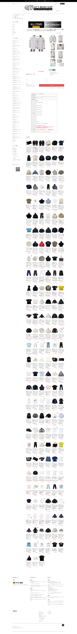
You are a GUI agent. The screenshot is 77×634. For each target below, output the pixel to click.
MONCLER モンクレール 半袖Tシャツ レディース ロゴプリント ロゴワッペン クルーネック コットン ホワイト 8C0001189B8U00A (48, 407)
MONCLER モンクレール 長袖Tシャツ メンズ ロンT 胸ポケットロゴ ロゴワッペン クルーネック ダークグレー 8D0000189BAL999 (35, 421)
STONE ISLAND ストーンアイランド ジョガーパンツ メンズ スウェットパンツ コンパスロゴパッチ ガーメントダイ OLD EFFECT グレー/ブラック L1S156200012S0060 (35, 351)
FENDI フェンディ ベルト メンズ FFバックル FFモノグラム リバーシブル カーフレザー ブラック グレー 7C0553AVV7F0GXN (29, 464)
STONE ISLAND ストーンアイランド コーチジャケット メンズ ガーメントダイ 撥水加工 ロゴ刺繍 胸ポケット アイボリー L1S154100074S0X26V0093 (35, 336)
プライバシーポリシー (42, 617)
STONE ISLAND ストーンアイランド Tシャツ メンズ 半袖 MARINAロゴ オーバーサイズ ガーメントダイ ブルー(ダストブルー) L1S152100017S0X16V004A (29, 351)
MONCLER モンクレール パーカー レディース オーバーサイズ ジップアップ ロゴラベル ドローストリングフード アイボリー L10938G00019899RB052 (29, 479)
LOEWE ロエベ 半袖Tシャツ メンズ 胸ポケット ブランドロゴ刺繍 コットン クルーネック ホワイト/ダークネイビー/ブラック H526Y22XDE (61, 149)
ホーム (13, 15)
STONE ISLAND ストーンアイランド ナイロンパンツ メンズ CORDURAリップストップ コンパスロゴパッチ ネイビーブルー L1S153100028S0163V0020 (55, 279)
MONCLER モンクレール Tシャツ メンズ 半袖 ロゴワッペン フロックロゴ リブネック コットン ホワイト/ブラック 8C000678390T (54, 436)
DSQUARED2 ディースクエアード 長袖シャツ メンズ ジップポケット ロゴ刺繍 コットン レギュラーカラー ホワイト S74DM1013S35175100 (35, 436)
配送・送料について (41, 613)
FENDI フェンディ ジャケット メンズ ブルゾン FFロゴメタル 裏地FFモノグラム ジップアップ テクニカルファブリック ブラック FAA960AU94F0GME (48, 236)
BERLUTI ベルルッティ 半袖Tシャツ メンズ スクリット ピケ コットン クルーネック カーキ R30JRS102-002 (29, 206)
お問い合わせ (49, 613)
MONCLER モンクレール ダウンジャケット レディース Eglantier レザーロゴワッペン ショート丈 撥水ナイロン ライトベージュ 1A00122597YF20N (55, 221)
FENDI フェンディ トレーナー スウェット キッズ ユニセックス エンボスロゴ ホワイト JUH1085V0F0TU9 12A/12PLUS (35, 507)
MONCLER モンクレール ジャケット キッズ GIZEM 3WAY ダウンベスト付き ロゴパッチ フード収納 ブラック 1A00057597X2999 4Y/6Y (48, 536)
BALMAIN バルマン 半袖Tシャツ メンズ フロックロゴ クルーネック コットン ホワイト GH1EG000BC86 (35, 406)
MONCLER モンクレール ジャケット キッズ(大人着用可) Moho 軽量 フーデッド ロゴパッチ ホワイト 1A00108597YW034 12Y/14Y (48, 522)
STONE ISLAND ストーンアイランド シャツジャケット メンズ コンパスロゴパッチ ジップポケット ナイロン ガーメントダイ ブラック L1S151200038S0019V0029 (55, 336)
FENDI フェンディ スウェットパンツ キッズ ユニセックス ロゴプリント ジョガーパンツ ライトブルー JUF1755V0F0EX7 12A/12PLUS (48, 492)
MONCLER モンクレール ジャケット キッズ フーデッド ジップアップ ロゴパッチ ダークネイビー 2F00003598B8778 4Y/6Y (54, 522)
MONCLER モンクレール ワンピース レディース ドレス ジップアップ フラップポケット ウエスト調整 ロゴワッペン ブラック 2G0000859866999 (61, 407)
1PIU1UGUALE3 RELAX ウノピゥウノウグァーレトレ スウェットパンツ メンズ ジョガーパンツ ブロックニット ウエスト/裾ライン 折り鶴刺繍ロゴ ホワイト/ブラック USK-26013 (42, 279)
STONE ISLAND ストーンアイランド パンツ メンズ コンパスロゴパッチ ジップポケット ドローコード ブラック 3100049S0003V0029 (35, 450)
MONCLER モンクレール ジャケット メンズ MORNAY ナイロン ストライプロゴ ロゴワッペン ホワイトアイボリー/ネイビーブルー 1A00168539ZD (61, 307)
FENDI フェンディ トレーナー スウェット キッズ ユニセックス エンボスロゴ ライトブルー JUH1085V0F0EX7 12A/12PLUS (61, 492)
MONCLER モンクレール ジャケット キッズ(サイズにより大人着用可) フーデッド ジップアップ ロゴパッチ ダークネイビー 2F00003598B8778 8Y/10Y (61, 522)
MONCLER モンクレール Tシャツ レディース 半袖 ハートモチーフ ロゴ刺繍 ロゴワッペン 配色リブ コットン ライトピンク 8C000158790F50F (48, 436)
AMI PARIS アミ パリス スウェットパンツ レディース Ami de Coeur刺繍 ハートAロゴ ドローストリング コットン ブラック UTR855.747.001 (61, 351)
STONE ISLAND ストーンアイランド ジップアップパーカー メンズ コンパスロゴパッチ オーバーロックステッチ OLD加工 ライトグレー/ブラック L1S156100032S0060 (55, 178)
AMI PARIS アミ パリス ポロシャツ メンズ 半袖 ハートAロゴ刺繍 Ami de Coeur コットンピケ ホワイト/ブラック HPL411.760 (42, 351)
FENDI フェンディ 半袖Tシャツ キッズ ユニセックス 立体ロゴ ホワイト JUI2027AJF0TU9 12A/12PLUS (61, 478)
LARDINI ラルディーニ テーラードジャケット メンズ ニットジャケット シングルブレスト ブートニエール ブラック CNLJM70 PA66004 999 (42, 164)
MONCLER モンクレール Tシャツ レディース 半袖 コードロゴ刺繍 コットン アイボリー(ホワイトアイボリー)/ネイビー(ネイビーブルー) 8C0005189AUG (48, 365)
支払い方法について (41, 612)
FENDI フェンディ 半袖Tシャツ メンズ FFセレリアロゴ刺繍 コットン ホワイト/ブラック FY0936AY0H (42, 506)
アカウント (57, 3)
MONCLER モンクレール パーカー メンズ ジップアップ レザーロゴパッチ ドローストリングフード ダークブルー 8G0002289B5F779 (35, 294)
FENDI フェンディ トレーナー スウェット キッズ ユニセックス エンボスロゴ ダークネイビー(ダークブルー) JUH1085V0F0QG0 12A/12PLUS (29, 507)
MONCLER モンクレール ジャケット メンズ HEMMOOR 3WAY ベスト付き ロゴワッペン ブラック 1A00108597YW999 (54, 307)
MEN (15, 16)
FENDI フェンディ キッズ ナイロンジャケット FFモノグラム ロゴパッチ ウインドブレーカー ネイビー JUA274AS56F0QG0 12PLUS (42, 393)
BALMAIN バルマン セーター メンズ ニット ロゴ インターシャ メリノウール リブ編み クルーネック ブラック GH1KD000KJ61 (48, 250)
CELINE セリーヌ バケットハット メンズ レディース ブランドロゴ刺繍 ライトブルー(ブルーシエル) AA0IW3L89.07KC (29, 550)
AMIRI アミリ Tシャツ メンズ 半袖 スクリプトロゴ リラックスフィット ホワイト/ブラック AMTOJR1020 (35, 550)
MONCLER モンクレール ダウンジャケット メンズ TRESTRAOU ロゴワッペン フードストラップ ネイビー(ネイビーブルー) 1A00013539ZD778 (48, 380)
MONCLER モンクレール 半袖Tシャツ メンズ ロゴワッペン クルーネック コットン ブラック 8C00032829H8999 (42, 563)
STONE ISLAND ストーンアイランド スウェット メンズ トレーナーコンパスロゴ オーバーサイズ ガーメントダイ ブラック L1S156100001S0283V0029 (35, 479)
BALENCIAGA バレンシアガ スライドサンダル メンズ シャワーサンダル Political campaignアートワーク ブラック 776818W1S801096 (42, 465)
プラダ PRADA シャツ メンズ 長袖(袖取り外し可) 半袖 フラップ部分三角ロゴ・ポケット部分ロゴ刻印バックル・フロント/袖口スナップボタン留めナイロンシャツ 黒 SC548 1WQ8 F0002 (35, 149)
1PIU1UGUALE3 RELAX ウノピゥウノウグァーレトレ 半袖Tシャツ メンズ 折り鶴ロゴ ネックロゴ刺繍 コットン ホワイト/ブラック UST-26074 (35, 322)
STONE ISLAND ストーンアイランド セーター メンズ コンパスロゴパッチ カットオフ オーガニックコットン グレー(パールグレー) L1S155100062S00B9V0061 (42, 336)
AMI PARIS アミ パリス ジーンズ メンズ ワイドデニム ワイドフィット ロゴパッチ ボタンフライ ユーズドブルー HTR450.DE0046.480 (48, 351)
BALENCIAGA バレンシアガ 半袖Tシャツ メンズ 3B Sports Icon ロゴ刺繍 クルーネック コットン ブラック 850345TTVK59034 (29, 307)
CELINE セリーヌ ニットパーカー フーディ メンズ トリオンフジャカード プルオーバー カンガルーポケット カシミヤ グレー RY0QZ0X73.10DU (35, 193)
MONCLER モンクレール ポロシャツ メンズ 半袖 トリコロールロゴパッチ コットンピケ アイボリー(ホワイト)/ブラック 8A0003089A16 (61, 336)
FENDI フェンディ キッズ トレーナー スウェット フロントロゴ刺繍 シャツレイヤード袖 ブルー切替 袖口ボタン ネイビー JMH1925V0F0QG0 (54, 465)
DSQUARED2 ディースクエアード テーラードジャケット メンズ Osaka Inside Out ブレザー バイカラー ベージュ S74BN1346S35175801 (29, 178)
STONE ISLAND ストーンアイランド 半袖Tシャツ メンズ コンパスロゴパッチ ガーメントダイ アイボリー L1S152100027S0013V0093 (55, 479)
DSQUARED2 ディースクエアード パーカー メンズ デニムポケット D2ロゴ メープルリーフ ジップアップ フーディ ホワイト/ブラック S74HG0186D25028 (55, 421)
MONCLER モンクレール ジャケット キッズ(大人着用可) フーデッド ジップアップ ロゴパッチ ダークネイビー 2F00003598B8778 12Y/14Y (29, 536)
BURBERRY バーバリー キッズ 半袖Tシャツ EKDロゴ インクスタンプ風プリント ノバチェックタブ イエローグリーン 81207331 (61, 450)
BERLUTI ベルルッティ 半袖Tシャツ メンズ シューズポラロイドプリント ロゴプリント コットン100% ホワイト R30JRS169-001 (35, 207)
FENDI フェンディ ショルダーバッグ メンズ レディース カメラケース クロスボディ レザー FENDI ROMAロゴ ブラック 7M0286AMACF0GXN (29, 436)
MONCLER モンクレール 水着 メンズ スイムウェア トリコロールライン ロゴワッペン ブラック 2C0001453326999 (48, 450)
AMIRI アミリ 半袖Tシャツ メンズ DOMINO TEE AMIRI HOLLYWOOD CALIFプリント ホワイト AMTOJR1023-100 (41, 550)
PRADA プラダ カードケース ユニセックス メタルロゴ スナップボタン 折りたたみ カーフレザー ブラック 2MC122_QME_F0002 (35, 465)
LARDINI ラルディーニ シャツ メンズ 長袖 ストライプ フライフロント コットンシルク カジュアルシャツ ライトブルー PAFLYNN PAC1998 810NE (61, 421)
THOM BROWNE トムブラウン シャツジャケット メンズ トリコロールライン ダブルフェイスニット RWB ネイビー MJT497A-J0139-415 (55, 407)
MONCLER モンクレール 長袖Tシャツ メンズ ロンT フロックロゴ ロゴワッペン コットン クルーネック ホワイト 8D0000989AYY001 (42, 178)
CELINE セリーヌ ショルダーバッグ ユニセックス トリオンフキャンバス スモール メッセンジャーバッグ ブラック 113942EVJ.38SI (41, 536)
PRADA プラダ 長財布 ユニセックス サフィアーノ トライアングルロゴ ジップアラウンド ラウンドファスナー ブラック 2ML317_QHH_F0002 (61, 365)
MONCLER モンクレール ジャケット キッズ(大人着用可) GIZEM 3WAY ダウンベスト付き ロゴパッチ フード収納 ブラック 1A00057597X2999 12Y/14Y (54, 507)
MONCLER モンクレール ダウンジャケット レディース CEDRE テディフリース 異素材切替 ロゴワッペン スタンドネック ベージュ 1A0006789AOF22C (61, 221)
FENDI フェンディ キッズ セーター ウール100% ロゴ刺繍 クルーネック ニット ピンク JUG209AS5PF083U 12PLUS (48, 393)
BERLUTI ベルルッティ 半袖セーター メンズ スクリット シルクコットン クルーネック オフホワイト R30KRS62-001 (61, 192)
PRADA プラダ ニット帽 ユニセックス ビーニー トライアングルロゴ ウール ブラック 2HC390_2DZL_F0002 (48, 307)
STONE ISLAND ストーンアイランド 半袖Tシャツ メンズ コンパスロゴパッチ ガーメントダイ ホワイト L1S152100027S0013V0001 (48, 479)
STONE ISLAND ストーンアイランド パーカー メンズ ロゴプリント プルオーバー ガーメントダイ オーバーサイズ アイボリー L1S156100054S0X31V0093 (48, 336)
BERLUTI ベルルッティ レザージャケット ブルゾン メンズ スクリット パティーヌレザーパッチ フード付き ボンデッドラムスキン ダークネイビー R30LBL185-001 (55, 193)
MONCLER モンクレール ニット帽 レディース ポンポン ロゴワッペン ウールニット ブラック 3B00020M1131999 (29, 293)
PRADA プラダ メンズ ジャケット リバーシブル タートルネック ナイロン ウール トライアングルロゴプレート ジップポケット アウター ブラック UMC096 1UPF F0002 (42, 149)
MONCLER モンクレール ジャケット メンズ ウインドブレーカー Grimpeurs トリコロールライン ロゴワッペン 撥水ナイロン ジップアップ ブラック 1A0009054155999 (35, 221)
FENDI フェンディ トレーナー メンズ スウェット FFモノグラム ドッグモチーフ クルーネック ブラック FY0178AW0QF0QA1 (48, 163)
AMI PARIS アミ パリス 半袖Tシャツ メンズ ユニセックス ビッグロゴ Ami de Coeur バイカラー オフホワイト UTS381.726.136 (61, 536)
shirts (19, 18)
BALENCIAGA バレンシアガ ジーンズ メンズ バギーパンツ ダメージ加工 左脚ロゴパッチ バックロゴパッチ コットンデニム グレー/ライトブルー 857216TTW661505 (35, 279)
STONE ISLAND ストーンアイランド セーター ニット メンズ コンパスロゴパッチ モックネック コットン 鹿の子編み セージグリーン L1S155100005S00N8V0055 (61, 178)
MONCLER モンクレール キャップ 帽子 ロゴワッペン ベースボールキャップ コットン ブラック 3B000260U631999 (29, 365)
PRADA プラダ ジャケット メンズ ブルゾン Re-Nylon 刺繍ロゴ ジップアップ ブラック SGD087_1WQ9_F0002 (48, 421)
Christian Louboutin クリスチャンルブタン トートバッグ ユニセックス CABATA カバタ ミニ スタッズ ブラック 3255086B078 (54, 450)
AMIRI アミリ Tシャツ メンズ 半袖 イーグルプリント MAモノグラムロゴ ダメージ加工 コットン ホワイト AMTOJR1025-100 (54, 350)
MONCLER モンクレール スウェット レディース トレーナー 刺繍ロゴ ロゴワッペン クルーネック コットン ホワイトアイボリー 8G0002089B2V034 (42, 294)
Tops (17, 18)
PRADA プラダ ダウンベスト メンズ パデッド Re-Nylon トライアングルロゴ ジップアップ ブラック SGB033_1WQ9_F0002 (42, 421)
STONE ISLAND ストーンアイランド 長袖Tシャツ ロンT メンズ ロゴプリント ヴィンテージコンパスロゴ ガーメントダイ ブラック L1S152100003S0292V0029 (29, 336)
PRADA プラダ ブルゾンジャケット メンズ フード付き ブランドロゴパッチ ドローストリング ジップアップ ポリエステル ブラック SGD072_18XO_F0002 (35, 250)
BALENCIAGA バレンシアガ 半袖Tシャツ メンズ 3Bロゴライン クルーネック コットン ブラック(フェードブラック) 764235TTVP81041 (54, 264)
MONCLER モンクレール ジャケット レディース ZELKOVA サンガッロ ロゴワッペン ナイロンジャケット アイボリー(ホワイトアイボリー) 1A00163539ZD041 (42, 365)
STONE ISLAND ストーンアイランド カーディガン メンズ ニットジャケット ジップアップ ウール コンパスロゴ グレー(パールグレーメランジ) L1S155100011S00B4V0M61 (42, 264)
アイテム (63, 3)
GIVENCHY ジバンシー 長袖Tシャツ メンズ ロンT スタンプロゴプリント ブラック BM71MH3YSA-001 (61, 163)
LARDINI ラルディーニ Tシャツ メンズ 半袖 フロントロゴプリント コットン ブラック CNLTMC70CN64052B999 (35, 379)
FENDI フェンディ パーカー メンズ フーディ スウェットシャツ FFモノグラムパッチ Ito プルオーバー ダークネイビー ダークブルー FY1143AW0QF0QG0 (29, 221)
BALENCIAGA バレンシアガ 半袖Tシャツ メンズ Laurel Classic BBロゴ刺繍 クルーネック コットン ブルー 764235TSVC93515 (29, 236)
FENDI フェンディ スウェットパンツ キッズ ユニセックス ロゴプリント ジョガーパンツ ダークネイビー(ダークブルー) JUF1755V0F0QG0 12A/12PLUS (54, 492)
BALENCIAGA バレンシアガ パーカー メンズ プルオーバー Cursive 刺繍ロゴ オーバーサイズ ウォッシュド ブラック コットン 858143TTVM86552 (42, 207)
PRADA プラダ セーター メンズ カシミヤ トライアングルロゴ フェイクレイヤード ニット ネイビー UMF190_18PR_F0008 (35, 393)
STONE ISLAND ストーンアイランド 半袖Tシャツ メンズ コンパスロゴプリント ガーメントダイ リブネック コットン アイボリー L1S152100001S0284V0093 (55, 207)
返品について (40, 614)
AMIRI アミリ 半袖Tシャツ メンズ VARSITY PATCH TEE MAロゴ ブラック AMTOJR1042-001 (54, 549)
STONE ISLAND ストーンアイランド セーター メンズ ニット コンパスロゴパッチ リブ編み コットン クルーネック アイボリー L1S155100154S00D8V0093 (35, 264)
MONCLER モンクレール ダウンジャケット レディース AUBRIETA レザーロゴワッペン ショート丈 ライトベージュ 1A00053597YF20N (55, 380)
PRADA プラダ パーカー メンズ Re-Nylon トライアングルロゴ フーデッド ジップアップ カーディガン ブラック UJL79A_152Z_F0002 (28, 564)
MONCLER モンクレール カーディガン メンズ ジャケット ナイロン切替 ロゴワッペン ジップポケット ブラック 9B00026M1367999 (54, 322)
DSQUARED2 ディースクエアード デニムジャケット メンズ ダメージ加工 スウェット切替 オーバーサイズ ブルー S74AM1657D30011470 (35, 178)
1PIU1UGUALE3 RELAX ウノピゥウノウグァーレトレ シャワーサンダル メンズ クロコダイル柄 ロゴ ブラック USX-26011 (29, 321)
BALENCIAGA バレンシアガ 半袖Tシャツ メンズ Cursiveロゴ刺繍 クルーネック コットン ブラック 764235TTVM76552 (54, 293)
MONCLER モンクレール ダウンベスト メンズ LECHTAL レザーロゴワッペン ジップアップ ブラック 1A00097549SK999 (29, 421)
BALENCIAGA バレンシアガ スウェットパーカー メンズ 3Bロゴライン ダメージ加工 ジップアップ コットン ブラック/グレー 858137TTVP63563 (42, 236)
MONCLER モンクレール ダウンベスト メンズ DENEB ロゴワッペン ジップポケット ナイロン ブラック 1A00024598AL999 (61, 279)
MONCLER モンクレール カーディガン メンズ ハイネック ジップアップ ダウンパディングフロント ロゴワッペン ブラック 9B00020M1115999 (48, 294)
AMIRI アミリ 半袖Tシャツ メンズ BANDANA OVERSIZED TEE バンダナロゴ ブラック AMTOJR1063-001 (61, 550)
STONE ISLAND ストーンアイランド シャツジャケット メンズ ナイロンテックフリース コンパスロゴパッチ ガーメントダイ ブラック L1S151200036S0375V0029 (61, 322)
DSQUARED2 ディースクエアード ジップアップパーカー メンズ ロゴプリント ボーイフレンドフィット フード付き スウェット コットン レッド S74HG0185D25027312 (42, 250)
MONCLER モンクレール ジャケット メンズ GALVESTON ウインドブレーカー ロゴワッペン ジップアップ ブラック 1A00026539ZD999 (48, 264)
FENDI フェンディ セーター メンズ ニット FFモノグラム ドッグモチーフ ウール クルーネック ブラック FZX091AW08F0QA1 (54, 235)
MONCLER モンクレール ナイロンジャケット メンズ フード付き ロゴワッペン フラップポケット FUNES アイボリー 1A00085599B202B (48, 322)
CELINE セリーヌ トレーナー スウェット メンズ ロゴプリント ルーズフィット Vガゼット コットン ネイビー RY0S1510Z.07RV (29, 192)
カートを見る (49, 612)
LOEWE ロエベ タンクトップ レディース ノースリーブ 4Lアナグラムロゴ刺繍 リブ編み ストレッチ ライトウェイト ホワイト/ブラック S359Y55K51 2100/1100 (29, 164)
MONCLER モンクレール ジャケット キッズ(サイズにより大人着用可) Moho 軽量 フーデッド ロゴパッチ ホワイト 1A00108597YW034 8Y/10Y (42, 522)
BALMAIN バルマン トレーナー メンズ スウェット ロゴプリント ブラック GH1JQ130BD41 (54, 163)
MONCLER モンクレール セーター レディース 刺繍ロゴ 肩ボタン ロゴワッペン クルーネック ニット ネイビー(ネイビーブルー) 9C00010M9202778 (29, 393)
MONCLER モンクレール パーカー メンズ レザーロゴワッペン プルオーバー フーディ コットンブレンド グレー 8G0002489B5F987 (61, 380)
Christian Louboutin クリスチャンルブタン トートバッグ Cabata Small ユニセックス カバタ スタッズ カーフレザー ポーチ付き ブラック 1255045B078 (61, 264)
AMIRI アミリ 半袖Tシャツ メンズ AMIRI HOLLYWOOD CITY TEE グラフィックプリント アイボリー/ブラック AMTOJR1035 (48, 550)
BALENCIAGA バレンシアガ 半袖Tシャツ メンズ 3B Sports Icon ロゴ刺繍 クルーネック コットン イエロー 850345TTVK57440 (61, 294)
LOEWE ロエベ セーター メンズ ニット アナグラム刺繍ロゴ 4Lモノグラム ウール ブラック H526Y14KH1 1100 (55, 148)
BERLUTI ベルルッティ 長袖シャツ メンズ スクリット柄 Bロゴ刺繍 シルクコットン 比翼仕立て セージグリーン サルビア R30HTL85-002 (54, 250)
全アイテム (16, 15)
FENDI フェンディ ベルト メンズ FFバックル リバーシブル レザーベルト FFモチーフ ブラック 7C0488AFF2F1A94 (55, 365)
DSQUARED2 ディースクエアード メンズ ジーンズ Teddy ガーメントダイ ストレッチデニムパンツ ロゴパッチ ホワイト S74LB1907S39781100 (29, 407)
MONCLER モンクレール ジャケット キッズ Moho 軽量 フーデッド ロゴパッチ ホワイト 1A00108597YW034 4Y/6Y (35, 522)
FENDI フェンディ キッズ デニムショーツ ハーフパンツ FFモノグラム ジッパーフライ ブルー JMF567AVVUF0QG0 (48, 464)
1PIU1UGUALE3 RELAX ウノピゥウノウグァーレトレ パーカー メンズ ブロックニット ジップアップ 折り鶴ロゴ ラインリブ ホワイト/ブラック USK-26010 (29, 264)
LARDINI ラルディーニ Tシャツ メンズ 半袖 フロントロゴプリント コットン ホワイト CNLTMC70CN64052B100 (29, 379)
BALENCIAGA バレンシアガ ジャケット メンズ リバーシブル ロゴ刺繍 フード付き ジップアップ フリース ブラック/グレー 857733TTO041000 (35, 236)
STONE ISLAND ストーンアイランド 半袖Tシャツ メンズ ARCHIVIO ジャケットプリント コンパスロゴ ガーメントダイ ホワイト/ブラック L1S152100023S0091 (42, 407)
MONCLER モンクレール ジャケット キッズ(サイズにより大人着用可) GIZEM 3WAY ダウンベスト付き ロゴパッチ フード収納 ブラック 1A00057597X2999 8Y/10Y (48, 507)
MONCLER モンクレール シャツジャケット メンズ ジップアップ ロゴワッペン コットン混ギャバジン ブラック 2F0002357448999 (48, 178)
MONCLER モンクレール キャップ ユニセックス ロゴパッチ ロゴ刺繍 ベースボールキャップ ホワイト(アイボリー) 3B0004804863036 (35, 492)
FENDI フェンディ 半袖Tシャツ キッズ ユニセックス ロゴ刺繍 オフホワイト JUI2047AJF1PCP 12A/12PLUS (42, 492)
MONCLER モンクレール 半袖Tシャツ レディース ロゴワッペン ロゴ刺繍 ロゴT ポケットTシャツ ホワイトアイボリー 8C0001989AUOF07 (35, 164)
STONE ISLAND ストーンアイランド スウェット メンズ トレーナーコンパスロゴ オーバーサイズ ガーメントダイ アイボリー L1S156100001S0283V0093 (42, 479)
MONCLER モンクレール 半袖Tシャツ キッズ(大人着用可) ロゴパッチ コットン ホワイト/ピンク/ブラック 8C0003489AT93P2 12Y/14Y (29, 522)
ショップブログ (41, 619)
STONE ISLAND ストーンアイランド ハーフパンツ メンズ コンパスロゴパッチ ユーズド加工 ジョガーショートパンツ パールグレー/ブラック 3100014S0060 (42, 450)
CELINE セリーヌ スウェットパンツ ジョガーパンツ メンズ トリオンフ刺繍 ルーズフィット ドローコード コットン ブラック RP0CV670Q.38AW (48, 193)
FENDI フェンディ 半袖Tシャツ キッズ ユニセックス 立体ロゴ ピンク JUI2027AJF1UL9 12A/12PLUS (29, 492)
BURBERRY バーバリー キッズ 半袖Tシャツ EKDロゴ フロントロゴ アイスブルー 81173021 (42, 379)
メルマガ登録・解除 (41, 618)
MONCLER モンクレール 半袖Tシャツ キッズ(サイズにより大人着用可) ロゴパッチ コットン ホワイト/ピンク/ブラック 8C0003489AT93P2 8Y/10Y (61, 507)
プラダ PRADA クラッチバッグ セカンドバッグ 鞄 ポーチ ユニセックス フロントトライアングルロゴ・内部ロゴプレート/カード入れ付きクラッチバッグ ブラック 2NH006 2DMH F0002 (29, 149)
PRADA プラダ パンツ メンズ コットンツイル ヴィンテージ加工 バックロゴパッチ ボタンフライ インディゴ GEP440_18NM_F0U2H (29, 279)
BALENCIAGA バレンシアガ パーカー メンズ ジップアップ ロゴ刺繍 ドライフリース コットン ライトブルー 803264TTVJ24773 (48, 207)
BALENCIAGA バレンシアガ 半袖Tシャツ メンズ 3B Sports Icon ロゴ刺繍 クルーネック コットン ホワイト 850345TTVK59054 (35, 307)
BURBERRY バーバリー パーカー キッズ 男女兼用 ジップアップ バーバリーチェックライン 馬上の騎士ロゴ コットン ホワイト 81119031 (42, 307)
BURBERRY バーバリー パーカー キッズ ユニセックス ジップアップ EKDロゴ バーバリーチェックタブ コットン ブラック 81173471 (42, 322)
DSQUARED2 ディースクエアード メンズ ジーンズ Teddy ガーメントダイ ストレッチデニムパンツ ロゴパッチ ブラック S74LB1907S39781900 (61, 393)
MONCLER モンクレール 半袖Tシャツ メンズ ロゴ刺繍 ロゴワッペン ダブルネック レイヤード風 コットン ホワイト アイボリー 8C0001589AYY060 (61, 207)
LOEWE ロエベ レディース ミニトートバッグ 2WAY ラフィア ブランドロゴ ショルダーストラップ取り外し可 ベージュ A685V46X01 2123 (48, 149)
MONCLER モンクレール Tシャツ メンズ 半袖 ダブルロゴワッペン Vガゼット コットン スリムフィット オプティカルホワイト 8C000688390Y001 (61, 436)
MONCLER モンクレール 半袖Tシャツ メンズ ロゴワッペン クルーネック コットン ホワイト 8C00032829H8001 (48, 221)
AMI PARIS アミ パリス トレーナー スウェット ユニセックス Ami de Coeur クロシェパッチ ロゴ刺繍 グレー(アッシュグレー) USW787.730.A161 (55, 536)
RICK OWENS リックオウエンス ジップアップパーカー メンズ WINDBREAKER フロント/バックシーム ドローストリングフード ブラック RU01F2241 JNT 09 (48, 279)
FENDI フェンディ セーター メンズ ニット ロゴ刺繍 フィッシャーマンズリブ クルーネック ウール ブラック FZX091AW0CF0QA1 (61, 236)
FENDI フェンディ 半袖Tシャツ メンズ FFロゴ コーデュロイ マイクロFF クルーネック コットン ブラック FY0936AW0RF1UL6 (55, 393)
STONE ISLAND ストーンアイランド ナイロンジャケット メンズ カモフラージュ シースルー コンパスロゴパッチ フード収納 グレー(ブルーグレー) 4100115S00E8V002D (42, 436)
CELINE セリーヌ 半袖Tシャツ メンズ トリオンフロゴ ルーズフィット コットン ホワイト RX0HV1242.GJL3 (42, 192)
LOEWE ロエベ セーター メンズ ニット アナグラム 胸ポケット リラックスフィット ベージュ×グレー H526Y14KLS (35, 563)
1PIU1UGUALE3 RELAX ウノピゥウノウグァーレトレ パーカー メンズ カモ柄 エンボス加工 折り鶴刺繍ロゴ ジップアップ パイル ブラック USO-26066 (61, 250)
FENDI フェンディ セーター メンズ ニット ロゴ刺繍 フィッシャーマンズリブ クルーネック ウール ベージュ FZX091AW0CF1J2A (29, 250)
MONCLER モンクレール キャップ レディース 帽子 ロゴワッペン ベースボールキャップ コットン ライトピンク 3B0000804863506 (29, 450)
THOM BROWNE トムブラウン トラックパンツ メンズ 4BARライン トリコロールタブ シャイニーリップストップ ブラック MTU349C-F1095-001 (42, 221)
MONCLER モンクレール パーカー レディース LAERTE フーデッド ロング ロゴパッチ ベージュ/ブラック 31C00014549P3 (35, 535)
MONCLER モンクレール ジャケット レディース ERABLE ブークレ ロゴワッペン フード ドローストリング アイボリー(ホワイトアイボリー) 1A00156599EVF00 (35, 365)
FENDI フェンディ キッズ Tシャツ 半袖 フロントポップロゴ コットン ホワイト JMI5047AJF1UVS (61, 464)
